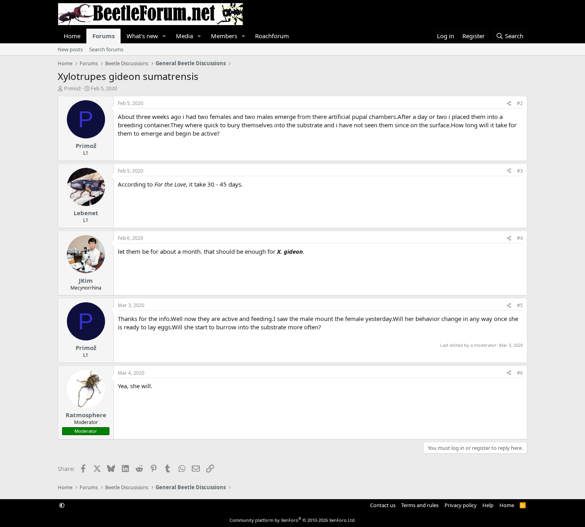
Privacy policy (461, 505)
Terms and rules (420, 505)
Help (487, 505)
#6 (520, 372)
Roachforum (272, 36)
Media (184, 36)
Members (224, 36)
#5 (520, 305)
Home (72, 36)
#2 (520, 103)
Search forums (106, 49)
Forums (103, 36)
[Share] (509, 103)
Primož (72, 88)
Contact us (383, 505)
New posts (70, 49)
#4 (520, 238)
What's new (142, 36)
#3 (520, 170)
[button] (164, 36)
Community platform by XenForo (293, 520)
